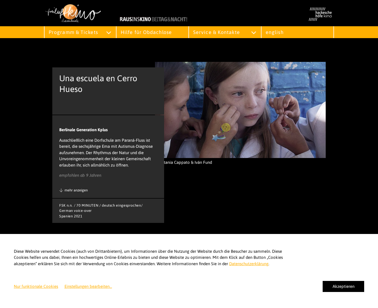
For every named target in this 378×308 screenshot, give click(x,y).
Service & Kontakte (216, 32)
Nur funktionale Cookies (36, 286)
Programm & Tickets (73, 32)
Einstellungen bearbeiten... (88, 286)
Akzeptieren (343, 286)
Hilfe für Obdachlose (146, 32)
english (275, 32)
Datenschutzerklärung (248, 263)
